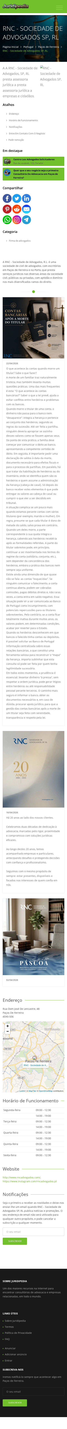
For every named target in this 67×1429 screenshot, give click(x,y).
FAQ (7, 1339)
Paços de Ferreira (48, 46)
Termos (9, 1326)
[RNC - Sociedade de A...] (35, 1058)
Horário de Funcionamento (23, 120)
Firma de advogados (19, 240)
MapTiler (32, 1090)
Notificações (15, 126)
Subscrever (14, 1241)
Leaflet (22, 1090)
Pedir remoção (16, 139)
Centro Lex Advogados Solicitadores (33, 159)
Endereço (13, 113)
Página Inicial (11, 46)
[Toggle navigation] (59, 8)
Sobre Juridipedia (15, 1320)
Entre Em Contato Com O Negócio (26, 133)
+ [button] (7, 1026)
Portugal (28, 46)
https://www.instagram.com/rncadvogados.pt (30, 1181)
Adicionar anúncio (16, 1354)
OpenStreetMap (46, 1090)
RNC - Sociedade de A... (36, 1065)
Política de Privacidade (18, 1332)
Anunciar (10, 1348)
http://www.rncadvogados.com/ (21, 1177)
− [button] (7, 1031)
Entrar (8, 1360)
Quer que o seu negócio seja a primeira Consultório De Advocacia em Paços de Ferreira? (35, 174)
